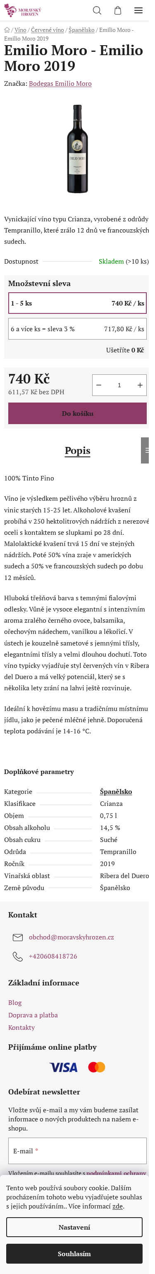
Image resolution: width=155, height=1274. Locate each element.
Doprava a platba (33, 1014)
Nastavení (74, 1227)
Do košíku (77, 413)
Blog (14, 1002)
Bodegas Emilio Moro (60, 83)
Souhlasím (74, 1253)
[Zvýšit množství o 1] (140, 385)
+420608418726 (53, 956)
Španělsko (116, 791)
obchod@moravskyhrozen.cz (71, 937)
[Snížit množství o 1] (99, 385)
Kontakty (21, 1027)
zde (117, 1206)
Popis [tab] (78, 450)
